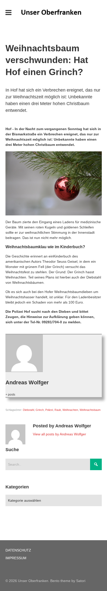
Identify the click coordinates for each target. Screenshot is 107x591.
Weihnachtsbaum (90, 409)
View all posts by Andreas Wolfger (59, 434)
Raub (57, 409)
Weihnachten (70, 409)
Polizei (49, 409)
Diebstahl (28, 409)
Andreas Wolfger (27, 382)
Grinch (40, 409)
